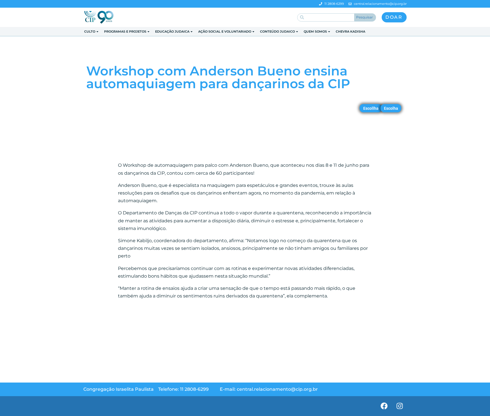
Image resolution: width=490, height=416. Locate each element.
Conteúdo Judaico (277, 31)
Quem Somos (315, 31)
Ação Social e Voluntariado (224, 31)
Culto (89, 31)
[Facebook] (384, 406)
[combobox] (325, 17)
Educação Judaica (172, 31)
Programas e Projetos (125, 31)
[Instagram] (399, 406)
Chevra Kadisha (350, 31)
